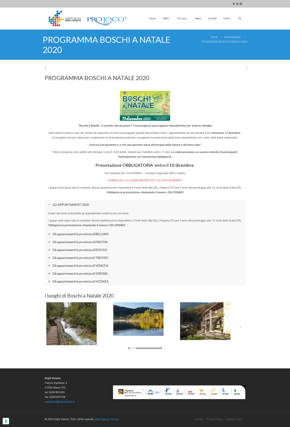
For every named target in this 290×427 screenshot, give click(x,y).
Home (214, 37)
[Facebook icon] (233, 3)
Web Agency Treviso (107, 419)
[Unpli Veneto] (88, 18)
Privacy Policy (214, 419)
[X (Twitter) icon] (237, 3)
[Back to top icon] (273, 420)
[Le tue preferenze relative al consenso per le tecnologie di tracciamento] (6, 421)
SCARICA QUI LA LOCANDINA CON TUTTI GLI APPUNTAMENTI (145, 180)
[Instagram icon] (240, 3)
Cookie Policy (234, 419)
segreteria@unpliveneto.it (60, 401)
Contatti (198, 419)
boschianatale (232, 37)
